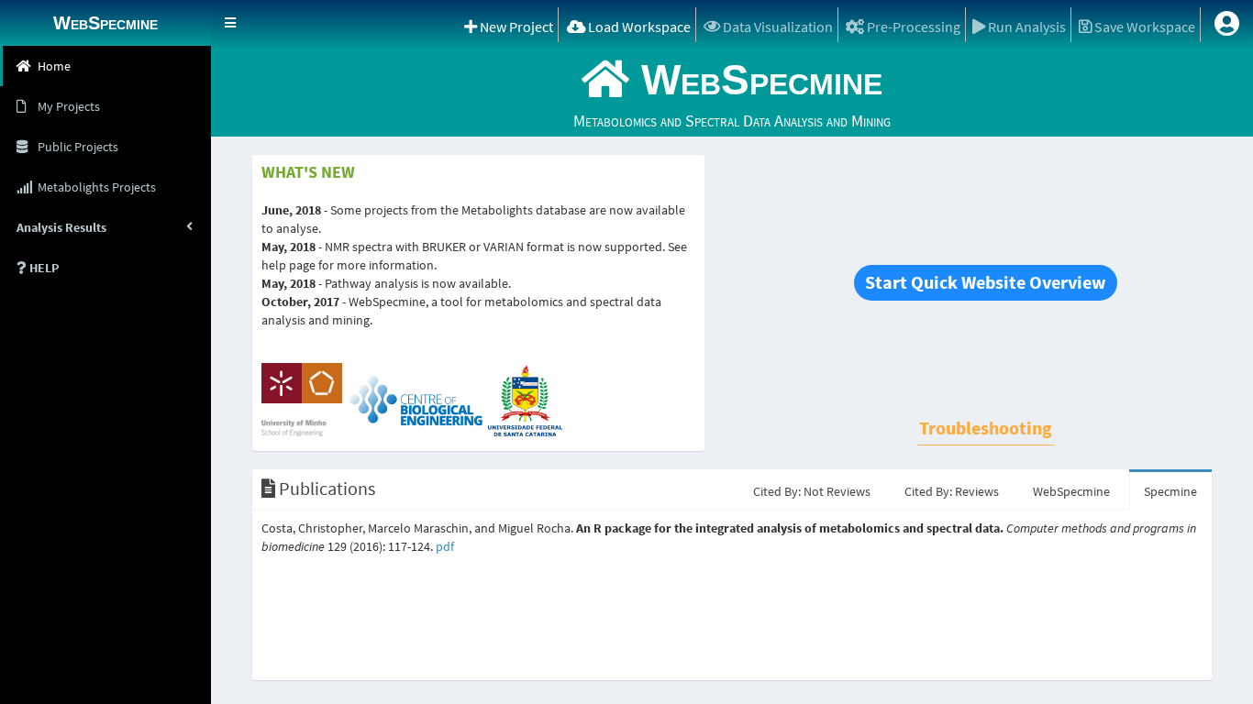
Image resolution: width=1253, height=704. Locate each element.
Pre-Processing (912, 26)
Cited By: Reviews (951, 491)
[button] (230, 23)
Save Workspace (1143, 26)
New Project (515, 26)
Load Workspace (638, 26)
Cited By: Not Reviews (811, 491)
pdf (445, 546)
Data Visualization (776, 26)
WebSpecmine (1071, 491)
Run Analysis (1025, 26)
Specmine (1170, 491)
